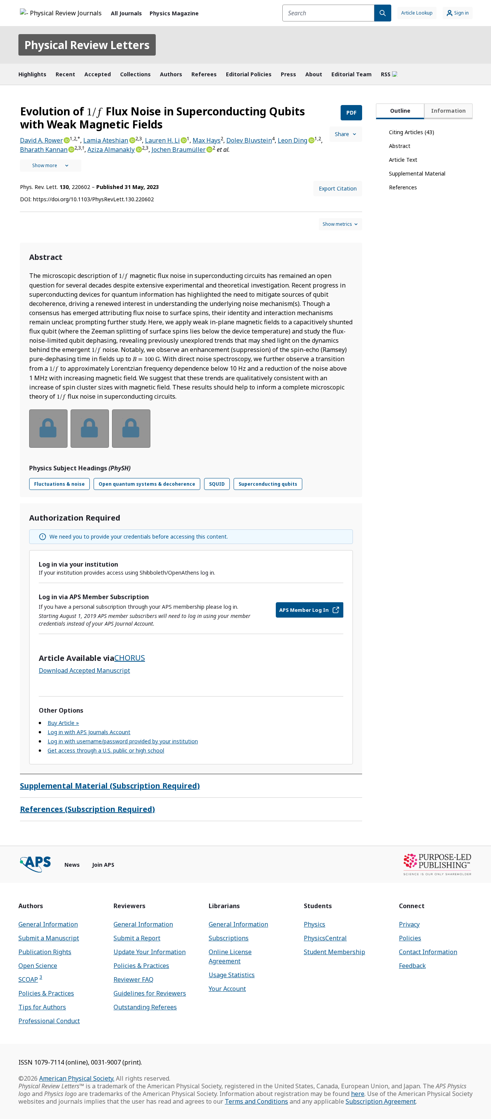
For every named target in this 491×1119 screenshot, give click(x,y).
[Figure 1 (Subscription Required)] (48, 428)
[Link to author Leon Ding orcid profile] (310, 139)
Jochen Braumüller (179, 149)
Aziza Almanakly (111, 149)
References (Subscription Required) (87, 809)
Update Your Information (150, 952)
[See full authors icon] (50, 165)
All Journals (126, 13)
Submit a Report (137, 938)
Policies (410, 938)
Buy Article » (63, 722)
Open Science (37, 965)
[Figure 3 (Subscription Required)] (131, 428)
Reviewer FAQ (133, 979)
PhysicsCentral (325, 938)
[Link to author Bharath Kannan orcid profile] (71, 149)
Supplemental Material (417, 173)
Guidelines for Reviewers (150, 993)
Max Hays (207, 140)
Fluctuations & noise (59, 484)
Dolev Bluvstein (249, 140)
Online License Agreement (230, 956)
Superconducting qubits (268, 484)
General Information (48, 924)
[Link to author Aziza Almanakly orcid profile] (138, 149)
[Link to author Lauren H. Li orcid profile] (183, 139)
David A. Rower (41, 140)
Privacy (409, 924)
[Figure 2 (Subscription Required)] (90, 428)
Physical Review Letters (87, 45)
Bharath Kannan (44, 149)
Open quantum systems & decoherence (147, 484)
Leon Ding (292, 140)
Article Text (403, 159)
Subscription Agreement (381, 1101)
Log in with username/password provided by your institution (123, 741)
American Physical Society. (76, 1078)
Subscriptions (229, 938)
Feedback (412, 965)
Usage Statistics (232, 975)
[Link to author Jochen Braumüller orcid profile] (209, 149)
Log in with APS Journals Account (89, 732)
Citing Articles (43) (411, 132)
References (403, 187)
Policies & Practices (46, 993)
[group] (191, 433)
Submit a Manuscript (48, 938)
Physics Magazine (174, 13)
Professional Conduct (49, 1021)
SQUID (217, 484)
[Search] (382, 13)
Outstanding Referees (145, 1007)
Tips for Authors (42, 1007)
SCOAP (30, 979)
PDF (351, 112)
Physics (314, 924)
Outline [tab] (400, 110)
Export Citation (338, 188)
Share (342, 134)
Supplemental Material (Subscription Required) (110, 786)
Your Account (227, 988)
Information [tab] (448, 110)
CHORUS (129, 657)
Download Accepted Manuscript (84, 670)
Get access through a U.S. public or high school (106, 750)
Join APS (103, 864)
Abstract (399, 146)
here (357, 1093)
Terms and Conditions (256, 1101)
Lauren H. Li (162, 140)
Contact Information (428, 952)
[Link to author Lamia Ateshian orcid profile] (131, 139)
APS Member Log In (304, 609)
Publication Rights (44, 952)
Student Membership (334, 952)
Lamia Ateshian (105, 140)
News (72, 864)
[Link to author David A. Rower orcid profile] (66, 139)
